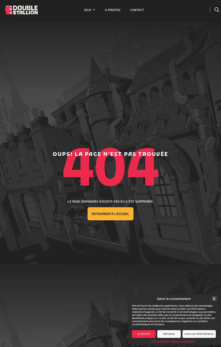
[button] (214, 298)
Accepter (143, 333)
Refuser (169, 333)
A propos (113, 10)
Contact (137, 10)
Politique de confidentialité (183, 341)
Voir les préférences (199, 333)
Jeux (88, 10)
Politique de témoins (160, 341)
